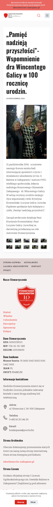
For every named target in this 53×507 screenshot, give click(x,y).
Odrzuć (33, 502)
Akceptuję (20, 502)
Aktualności (31, 262)
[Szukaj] (38, 15)
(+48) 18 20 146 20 (18, 419)
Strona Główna (12, 262)
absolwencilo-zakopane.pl (26, 7)
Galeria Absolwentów (15, 266)
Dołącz (7, 270)
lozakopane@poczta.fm (21, 430)
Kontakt (36, 266)
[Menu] (47, 15)
